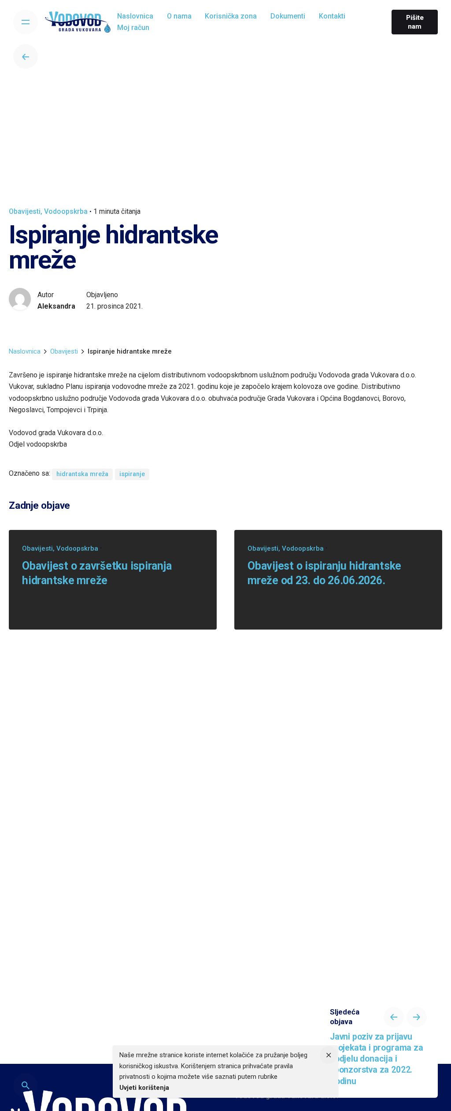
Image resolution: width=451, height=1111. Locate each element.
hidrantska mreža (82, 474)
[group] (135, 16)
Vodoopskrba (66, 211)
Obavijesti (25, 211)
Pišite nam (415, 22)
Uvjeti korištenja (144, 1088)
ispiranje (132, 474)
